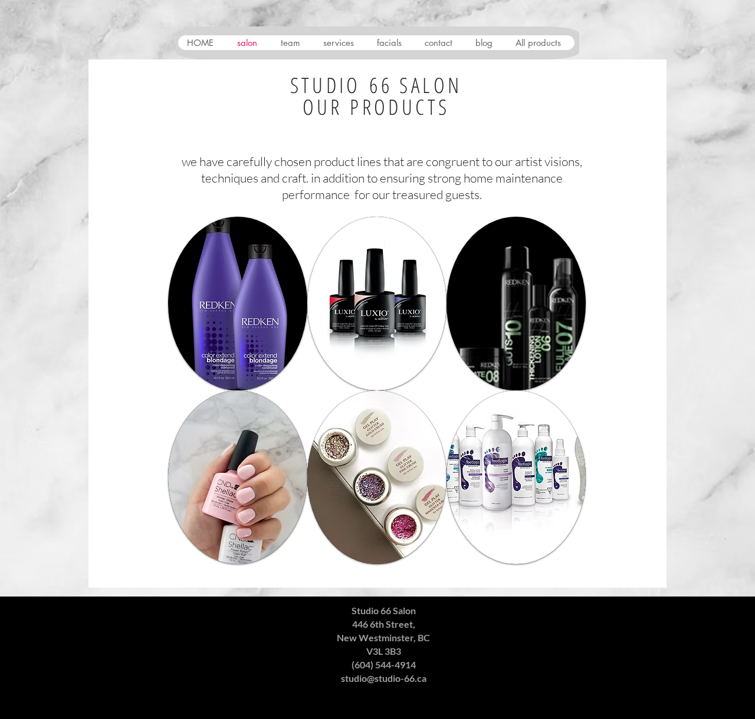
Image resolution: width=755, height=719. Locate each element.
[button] (237, 303)
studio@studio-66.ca (383, 678)
